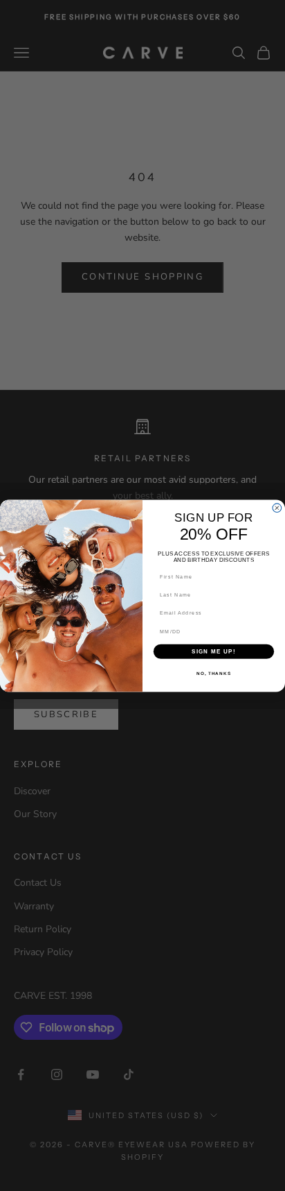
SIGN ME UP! (214, 651)
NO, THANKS (213, 673)
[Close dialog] (277, 507)
